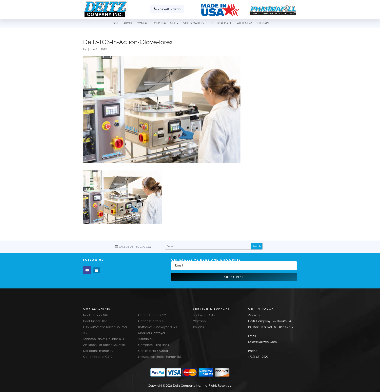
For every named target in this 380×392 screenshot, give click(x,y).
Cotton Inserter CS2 (152, 315)
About (127, 23)
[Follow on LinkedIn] (96, 270)
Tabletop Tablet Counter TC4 (103, 339)
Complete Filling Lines (153, 344)
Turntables (145, 339)
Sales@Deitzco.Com (135, 246)
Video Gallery (193, 23)
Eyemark (263, 23)
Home (114, 23)
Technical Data (204, 315)
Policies (198, 327)
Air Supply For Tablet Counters (104, 344)
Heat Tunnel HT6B (95, 321)
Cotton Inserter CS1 (152, 321)
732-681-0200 (169, 9)
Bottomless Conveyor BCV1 (157, 327)
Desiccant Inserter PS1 (99, 350)
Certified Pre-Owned (153, 350)
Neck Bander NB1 (95, 315)
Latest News (244, 23)
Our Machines (164, 23)
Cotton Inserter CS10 (97, 356)
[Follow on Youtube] (87, 270)
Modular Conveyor (151, 333)
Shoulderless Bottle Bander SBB (160, 356)
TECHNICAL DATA (220, 23)
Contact (143, 23)
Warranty (199, 321)
